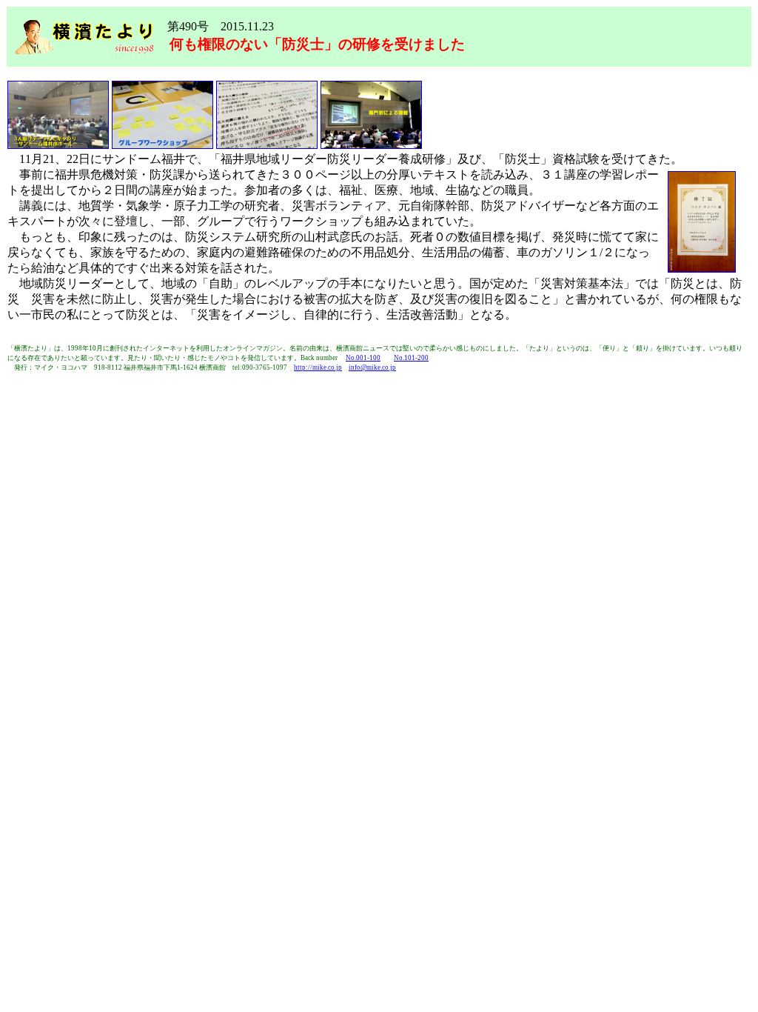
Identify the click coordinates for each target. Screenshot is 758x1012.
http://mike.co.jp (318, 367)
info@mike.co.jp (372, 367)
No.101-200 (411, 358)
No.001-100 (363, 358)
